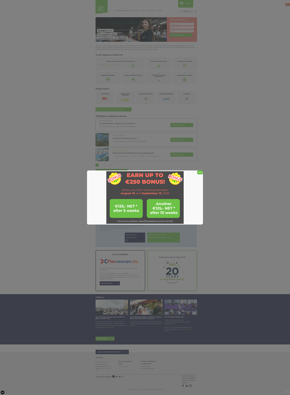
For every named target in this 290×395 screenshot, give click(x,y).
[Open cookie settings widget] (2, 392)
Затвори (200, 172)
